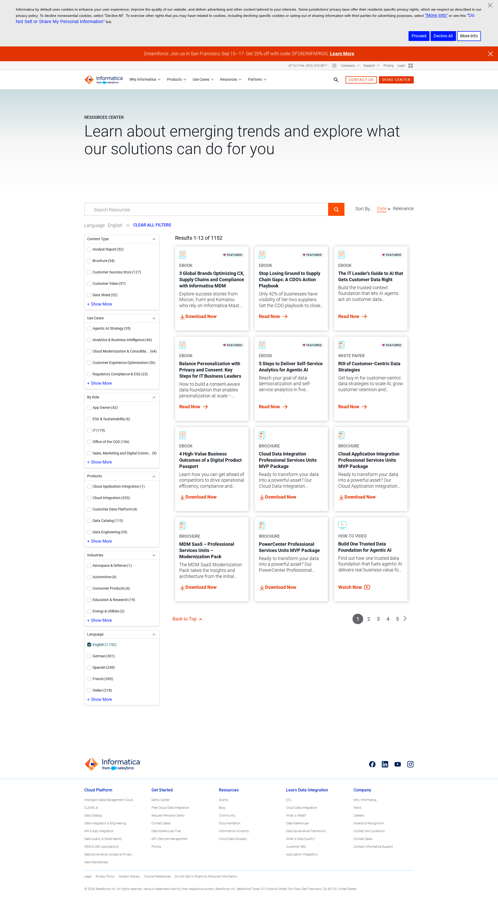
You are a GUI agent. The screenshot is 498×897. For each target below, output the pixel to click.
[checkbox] (89, 249)
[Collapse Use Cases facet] (154, 318)
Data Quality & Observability (103, 839)
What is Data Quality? (300, 839)
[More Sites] (410, 66)
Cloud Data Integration (301, 808)
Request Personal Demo (168, 815)
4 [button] (387, 619)
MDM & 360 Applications (101, 846)
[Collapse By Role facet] (154, 397)
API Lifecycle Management (169, 839)
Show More (101, 304)
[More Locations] (334, 66)
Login (401, 65)
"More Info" (436, 15)
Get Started (162, 790)
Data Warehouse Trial (166, 831)
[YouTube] (398, 764)
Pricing (388, 65)
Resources (228, 79)
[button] (336, 209)
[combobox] (206, 209)
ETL (288, 800)
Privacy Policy (105, 876)
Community (227, 815)
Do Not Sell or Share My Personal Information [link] (206, 876)
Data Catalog (93, 815)
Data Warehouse (297, 823)
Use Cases (201, 79)
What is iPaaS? (296, 815)
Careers (359, 815)
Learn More (342, 53)
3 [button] (378, 619)
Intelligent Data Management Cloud (108, 800)
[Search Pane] (336, 80)
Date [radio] (381, 208)
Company (348, 65)
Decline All (443, 35)
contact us (361, 80)
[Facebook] (372, 764)
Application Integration (302, 854)
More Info (469, 35)
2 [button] (368, 619)
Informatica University (234, 831)
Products (174, 79)
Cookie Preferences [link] (157, 876)
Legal (88, 876)
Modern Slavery (129, 876)
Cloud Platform (98, 790)
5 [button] (397, 619)
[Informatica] (103, 80)
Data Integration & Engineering (105, 823)
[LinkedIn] (385, 764)
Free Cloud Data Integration (170, 808)
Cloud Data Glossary (233, 839)
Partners (255, 79)
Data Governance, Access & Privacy (108, 854)
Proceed (419, 35)
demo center (396, 80)
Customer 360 (296, 846)
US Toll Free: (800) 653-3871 (308, 65)
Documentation (229, 823)
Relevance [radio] (403, 208)
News (357, 808)
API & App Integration (99, 831)
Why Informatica (142, 79)
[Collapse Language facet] (154, 634)
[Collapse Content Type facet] (154, 239)
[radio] (389, 209)
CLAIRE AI (91, 808)
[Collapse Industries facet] (154, 555)
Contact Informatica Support (373, 846)
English (115, 225)
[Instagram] (410, 764)
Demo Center (160, 800)
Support (370, 65)
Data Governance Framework (306, 831)
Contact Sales (160, 823)
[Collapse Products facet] (154, 476)
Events (223, 800)
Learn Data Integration (307, 790)
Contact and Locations (369, 831)
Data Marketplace (96, 862)
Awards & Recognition (369, 823)
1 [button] (357, 619)
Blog (222, 808)
